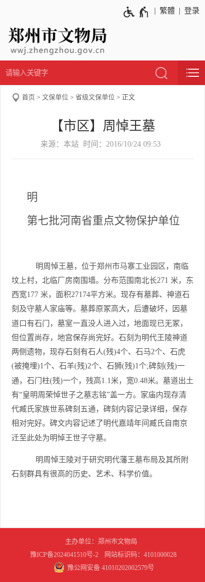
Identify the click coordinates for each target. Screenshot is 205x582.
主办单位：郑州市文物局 (102, 541)
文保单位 (55, 97)
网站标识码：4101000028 (141, 555)
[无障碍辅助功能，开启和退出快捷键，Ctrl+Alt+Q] (136, 12)
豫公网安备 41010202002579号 (110, 568)
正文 (128, 97)
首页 (28, 97)
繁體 (167, 11)
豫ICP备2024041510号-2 (64, 555)
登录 (192, 11)
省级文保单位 (95, 97)
